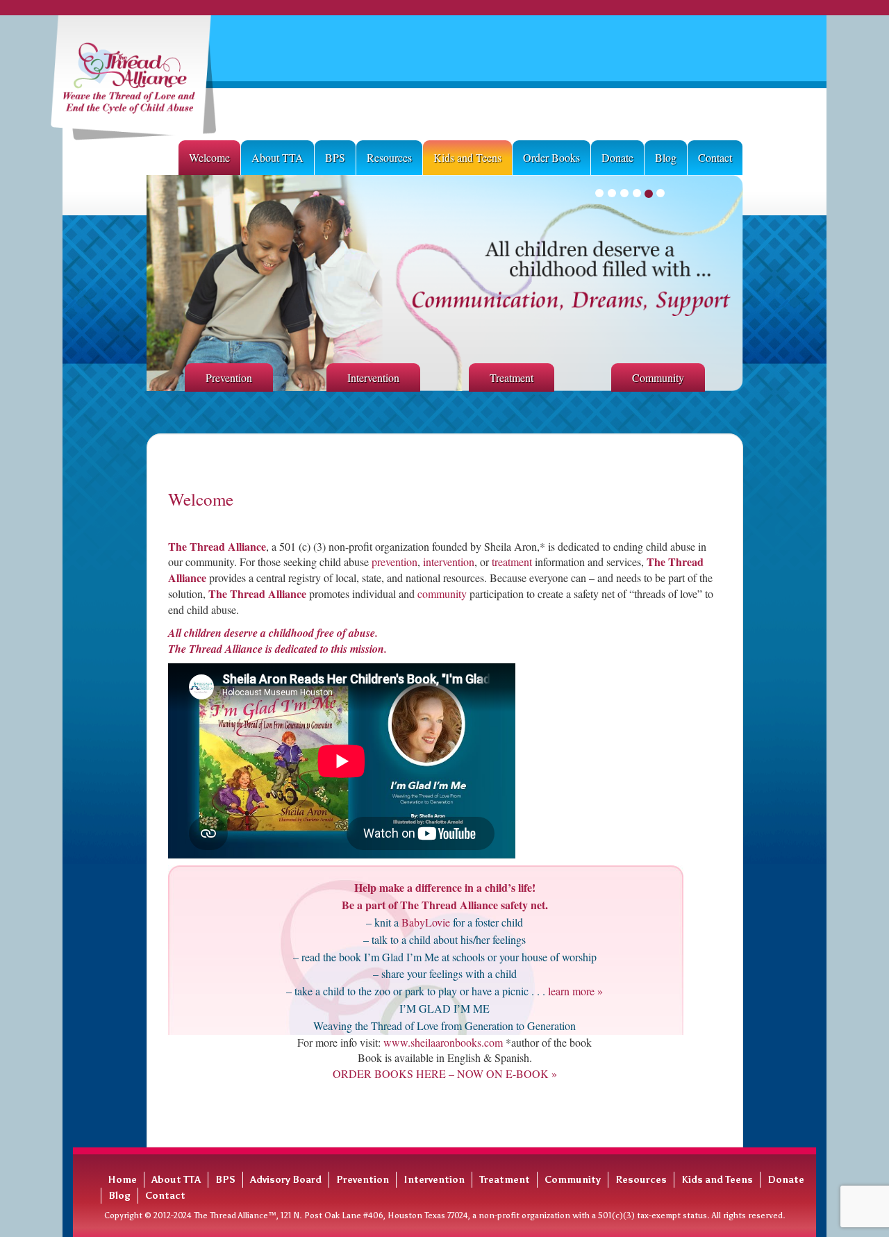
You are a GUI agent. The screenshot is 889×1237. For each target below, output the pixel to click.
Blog (665, 157)
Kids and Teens (467, 157)
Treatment (511, 377)
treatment (512, 561)
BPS (335, 157)
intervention (447, 561)
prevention (394, 561)
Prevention (229, 377)
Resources (389, 157)
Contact (715, 157)
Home (122, 1180)
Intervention (373, 377)
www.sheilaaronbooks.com (443, 1042)
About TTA (277, 157)
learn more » (574, 990)
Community (658, 377)
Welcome (209, 157)
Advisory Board (286, 1180)
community (442, 593)
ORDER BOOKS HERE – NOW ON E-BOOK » (445, 1073)
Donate (617, 157)
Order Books (551, 157)
